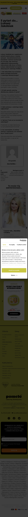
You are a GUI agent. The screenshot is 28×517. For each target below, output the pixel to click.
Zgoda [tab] (4, 244)
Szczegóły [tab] (12, 244)
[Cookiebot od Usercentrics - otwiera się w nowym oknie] (20, 240)
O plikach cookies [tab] (21, 244)
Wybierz (13, 275)
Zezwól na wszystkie (14, 270)
